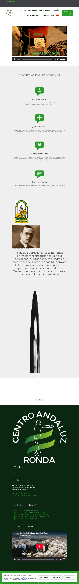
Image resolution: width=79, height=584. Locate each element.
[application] (39, 59)
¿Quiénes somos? (39, 99)
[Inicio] (21, 10)
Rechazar (56, 577)
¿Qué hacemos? (39, 127)
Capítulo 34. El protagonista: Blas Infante (26, 514)
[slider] (63, 59)
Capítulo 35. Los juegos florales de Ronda (26, 512)
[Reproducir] (15, 59)
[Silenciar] (58, 59)
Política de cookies (22, 579)
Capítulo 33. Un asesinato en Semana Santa (27, 517)
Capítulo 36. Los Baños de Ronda (24, 510)
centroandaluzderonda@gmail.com (28, 495)
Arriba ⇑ (40, 383)
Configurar (69, 577)
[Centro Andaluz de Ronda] (9, 13)
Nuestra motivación (39, 154)
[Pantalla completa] (64, 559)
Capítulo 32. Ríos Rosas (20, 519)
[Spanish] (57, 15)
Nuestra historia (39, 182)
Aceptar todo (44, 577)
